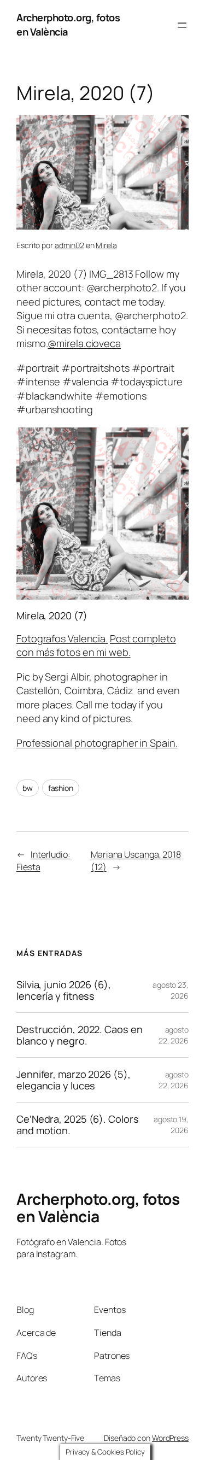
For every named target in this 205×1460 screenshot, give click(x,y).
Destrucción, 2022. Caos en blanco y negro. (79, 1035)
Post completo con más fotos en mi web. (96, 645)
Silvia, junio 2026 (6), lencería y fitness (63, 990)
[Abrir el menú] (182, 25)
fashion (60, 788)
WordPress (170, 1438)
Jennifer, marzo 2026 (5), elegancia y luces (73, 1080)
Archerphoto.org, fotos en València (97, 1207)
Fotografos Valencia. (62, 638)
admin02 (69, 245)
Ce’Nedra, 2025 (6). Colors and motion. (77, 1124)
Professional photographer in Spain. (97, 742)
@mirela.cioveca (84, 343)
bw (27, 788)
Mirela (106, 245)
